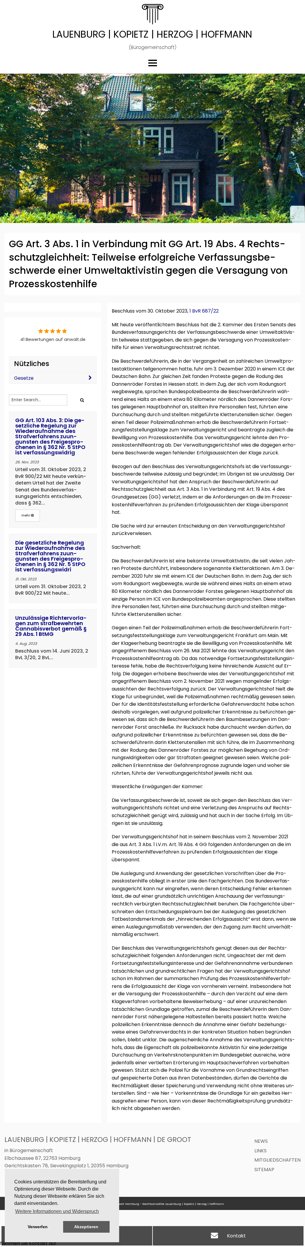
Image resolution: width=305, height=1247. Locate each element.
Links (260, 1150)
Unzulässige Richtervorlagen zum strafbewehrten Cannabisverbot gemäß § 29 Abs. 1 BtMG (51, 626)
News (261, 1141)
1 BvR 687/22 (204, 310)
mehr (26, 515)
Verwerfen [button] (38, 1226)
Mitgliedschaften (277, 1160)
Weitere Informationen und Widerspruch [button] (57, 1211)
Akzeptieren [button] (86, 1226)
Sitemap (264, 1169)
